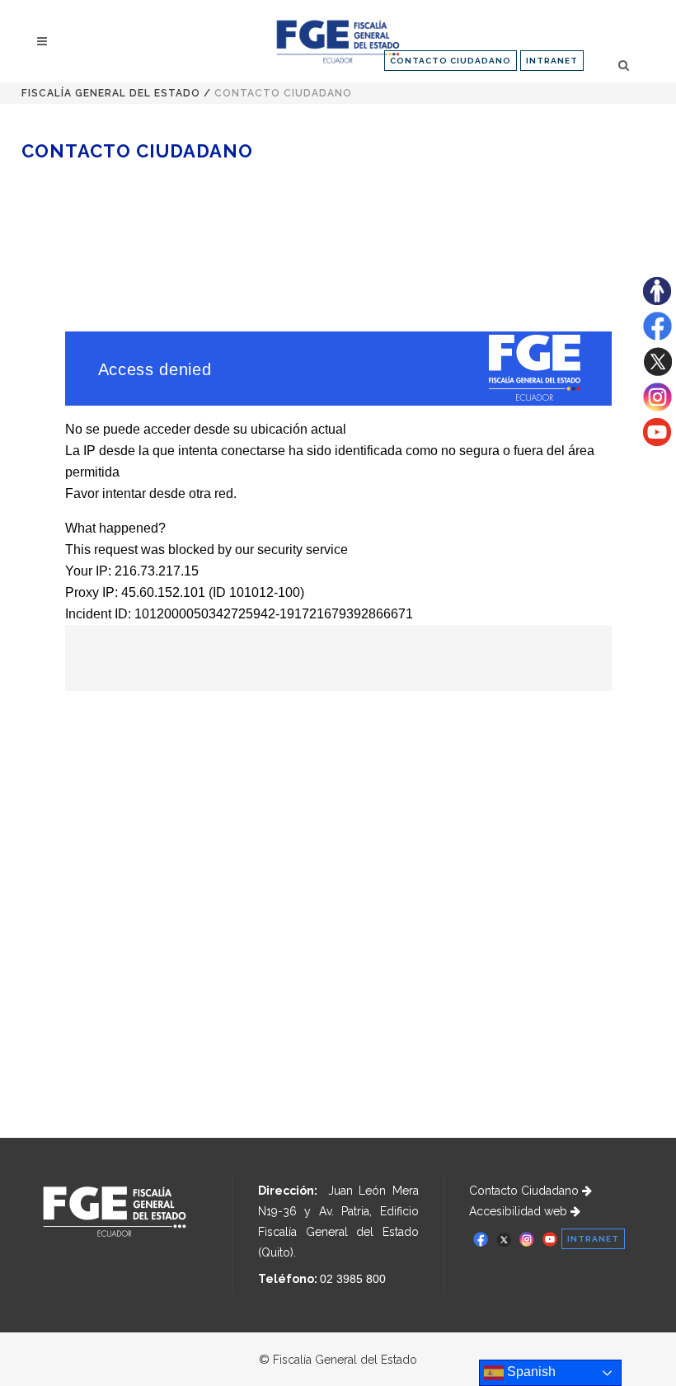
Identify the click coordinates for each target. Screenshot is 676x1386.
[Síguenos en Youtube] (657, 442)
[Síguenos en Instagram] (657, 407)
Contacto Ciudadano (525, 1190)
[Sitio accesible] (657, 301)
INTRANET (552, 60)
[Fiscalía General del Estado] (337, 41)
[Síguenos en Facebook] (657, 336)
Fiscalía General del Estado (110, 93)
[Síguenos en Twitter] (657, 371)
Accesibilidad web (519, 1211)
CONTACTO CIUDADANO (450, 60)
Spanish (530, 1372)
